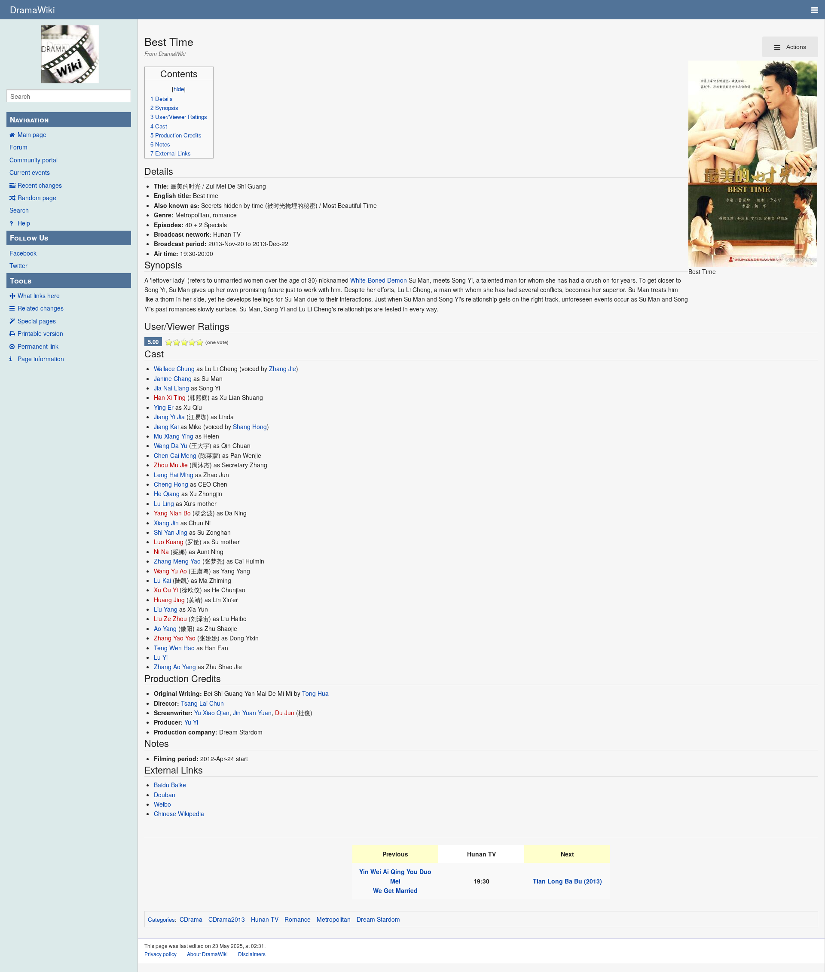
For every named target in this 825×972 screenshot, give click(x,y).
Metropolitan (334, 919)
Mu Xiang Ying (173, 436)
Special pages (37, 321)
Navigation (29, 119)
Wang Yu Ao (170, 571)
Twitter (18, 265)
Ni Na (161, 551)
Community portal (33, 159)
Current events (29, 172)
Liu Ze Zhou (170, 618)
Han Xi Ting (170, 397)
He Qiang (167, 493)
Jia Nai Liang (171, 388)
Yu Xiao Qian (211, 712)
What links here (39, 295)
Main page (32, 134)
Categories (161, 919)
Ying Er (164, 407)
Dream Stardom (378, 919)
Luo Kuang (168, 541)
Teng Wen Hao (174, 647)
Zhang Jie (282, 368)
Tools (20, 280)
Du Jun (284, 712)
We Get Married (395, 890)
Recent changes (40, 185)
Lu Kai (162, 580)
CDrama (191, 919)
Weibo (162, 804)
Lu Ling (164, 503)
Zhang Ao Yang (175, 666)
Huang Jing (169, 599)
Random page (37, 197)
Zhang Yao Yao (175, 638)
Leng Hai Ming (173, 474)
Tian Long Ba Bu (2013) (567, 881)
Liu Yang (165, 609)
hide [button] (179, 89)
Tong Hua (315, 693)
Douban (164, 794)
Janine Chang (173, 378)
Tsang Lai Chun (202, 703)
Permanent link (38, 346)
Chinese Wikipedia (179, 813)
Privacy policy (160, 953)
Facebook (23, 253)
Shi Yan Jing (170, 532)
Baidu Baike (170, 784)
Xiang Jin (166, 522)
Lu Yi (161, 657)
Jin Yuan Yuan (252, 712)
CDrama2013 (226, 919)
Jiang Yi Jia (169, 416)
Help (24, 223)
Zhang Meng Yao (177, 561)
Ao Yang (165, 628)
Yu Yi (191, 722)
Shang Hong (250, 426)
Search (19, 210)
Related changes (41, 308)
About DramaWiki (207, 953)
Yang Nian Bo (172, 513)
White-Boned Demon (378, 280)
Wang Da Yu (170, 445)
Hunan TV (264, 919)
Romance (297, 919)
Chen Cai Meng (175, 455)
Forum (18, 147)
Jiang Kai (166, 426)
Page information (41, 358)
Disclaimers (252, 953)
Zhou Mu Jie (171, 464)
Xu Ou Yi (166, 589)
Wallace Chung (174, 368)
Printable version (40, 333)
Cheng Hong (171, 484)
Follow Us (29, 237)
